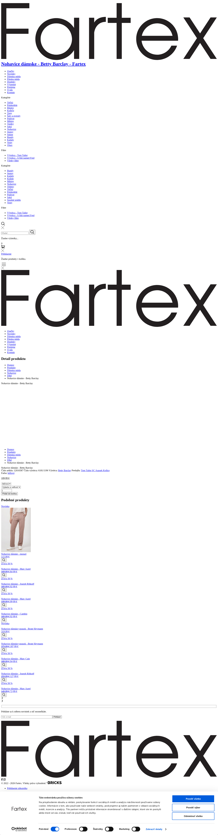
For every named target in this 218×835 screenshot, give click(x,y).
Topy (9, 113)
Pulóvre (10, 118)
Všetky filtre (13, 160)
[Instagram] (4, 780)
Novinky (11, 74)
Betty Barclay (64, 470)
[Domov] (109, 777)
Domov (10, 365)
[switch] (83, 829)
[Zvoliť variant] (4, 560)
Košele (10, 178)
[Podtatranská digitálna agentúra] (54, 783)
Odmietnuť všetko (193, 816)
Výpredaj (11, 84)
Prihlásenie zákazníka (17, 788)
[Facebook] (2, 780)
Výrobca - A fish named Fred (20, 158)
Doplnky (11, 82)
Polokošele (12, 105)
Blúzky (10, 108)
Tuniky (10, 124)
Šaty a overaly (13, 116)
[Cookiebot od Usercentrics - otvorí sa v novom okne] (19, 829)
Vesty (9, 142)
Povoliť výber (193, 807)
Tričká (10, 102)
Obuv (9, 145)
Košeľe (10, 110)
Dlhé (9, 375)
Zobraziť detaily (154, 829)
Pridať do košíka (9, 494)
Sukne (10, 134)
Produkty (11, 367)
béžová (11, 473)
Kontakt (11, 92)
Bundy (10, 137)
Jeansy (10, 132)
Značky (10, 71)
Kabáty (10, 140)
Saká (9, 126)
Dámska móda (14, 76)
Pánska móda (13, 79)
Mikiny (10, 121)
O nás (10, 90)
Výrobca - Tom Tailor (17, 155)
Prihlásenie (6, 254)
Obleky (10, 186)
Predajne (11, 87)
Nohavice (11, 129)
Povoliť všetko (193, 799)
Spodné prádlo (14, 200)
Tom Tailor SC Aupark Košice (95, 470)
